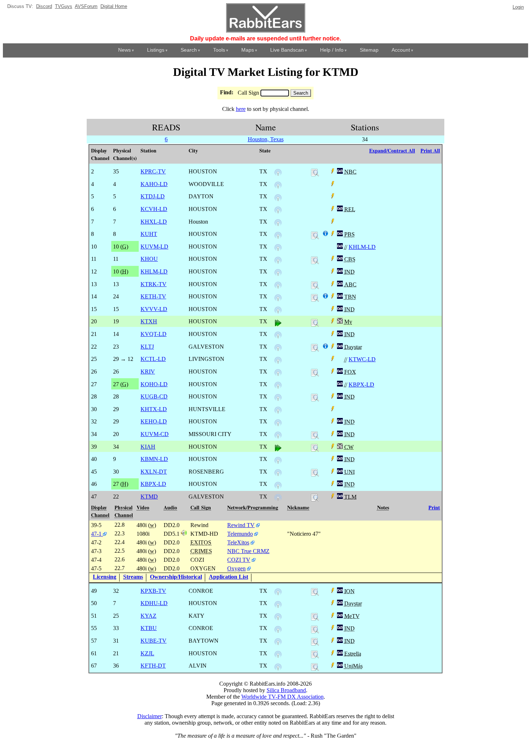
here (241, 109)
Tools (219, 50)
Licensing (104, 577)
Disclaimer (149, 716)
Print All (430, 150)
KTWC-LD (362, 359)
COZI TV (238, 560)
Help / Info (332, 50)
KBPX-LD (361, 384)
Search (189, 50)
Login (518, 7)
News (124, 50)
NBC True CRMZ (248, 551)
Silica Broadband (286, 690)
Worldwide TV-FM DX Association (282, 697)
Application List (228, 577)
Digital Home (113, 6)
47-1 (97, 534)
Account (401, 50)
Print (434, 507)
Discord (44, 6)
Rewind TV (241, 525)
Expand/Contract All (392, 150)
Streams (133, 577)
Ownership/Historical (176, 577)
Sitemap (369, 50)
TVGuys (63, 6)
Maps (247, 50)
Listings (155, 50)
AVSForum (86, 6)
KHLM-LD (362, 247)
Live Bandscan (287, 50)
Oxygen (236, 568)
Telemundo (240, 534)
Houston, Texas (266, 139)
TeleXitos (238, 542)
